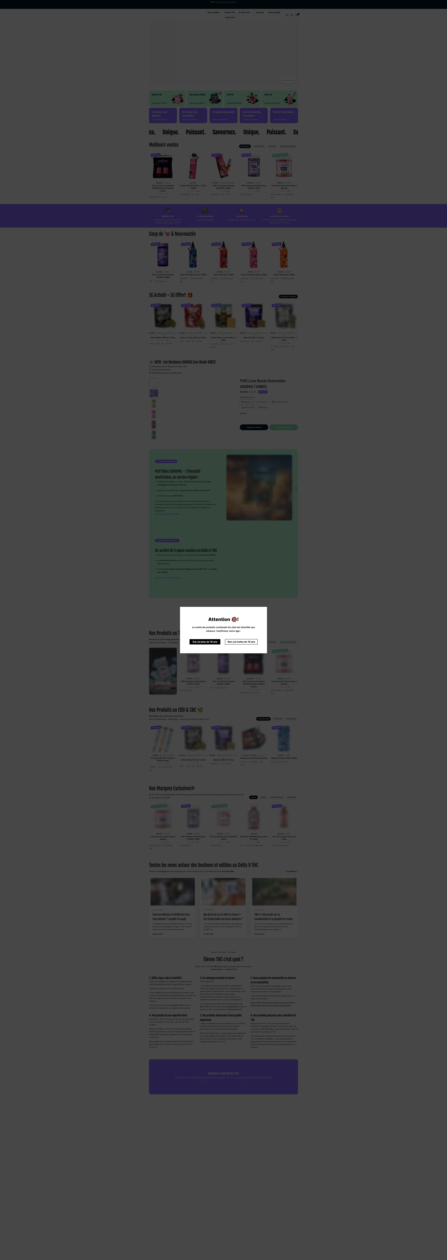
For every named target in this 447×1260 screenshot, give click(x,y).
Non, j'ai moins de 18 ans (241, 641)
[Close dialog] (265, 598)
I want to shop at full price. (246, 660)
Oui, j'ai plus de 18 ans (205, 641)
